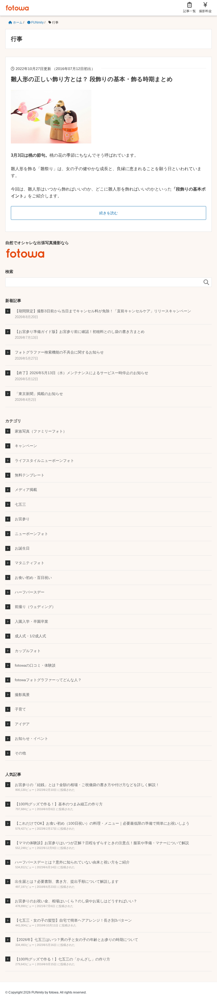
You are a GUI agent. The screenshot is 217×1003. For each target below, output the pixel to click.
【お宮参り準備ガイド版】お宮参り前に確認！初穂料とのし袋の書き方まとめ (79, 331)
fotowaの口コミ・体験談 (35, 665)
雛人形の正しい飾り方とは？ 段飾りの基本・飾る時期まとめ (92, 79)
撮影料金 (205, 11)
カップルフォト (28, 651)
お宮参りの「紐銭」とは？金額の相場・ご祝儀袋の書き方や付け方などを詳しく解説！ (87, 785)
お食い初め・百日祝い (33, 577)
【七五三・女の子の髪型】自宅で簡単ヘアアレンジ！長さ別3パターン (73, 920)
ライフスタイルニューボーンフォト (44, 460)
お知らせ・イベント (31, 738)
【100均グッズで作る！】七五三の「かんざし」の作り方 (62, 959)
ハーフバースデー (29, 592)
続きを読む (108, 213)
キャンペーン (26, 446)
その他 (20, 753)
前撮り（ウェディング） (35, 607)
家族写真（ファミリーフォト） (41, 431)
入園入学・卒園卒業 (31, 621)
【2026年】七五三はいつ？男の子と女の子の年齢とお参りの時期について (76, 939)
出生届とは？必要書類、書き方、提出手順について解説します (67, 881)
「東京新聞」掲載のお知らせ (39, 394)
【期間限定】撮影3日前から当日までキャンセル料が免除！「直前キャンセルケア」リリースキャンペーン (103, 311)
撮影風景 (22, 695)
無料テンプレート (29, 475)
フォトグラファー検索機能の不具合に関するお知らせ (59, 352)
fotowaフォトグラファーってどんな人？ (48, 680)
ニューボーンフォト (31, 534)
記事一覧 (189, 11)
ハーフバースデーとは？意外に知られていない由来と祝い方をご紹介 (72, 862)
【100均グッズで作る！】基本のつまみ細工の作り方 (59, 804)
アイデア (22, 724)
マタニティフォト (29, 563)
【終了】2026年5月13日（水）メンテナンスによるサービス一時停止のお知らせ (81, 373)
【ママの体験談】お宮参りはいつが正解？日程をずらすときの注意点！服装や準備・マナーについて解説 (102, 843)
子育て (20, 709)
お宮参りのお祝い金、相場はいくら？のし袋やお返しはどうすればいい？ (76, 901)
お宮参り (22, 519)
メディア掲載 (26, 489)
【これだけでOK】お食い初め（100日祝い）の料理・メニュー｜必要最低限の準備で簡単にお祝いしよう (102, 823)
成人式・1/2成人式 (30, 636)
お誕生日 (22, 548)
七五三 (20, 504)
